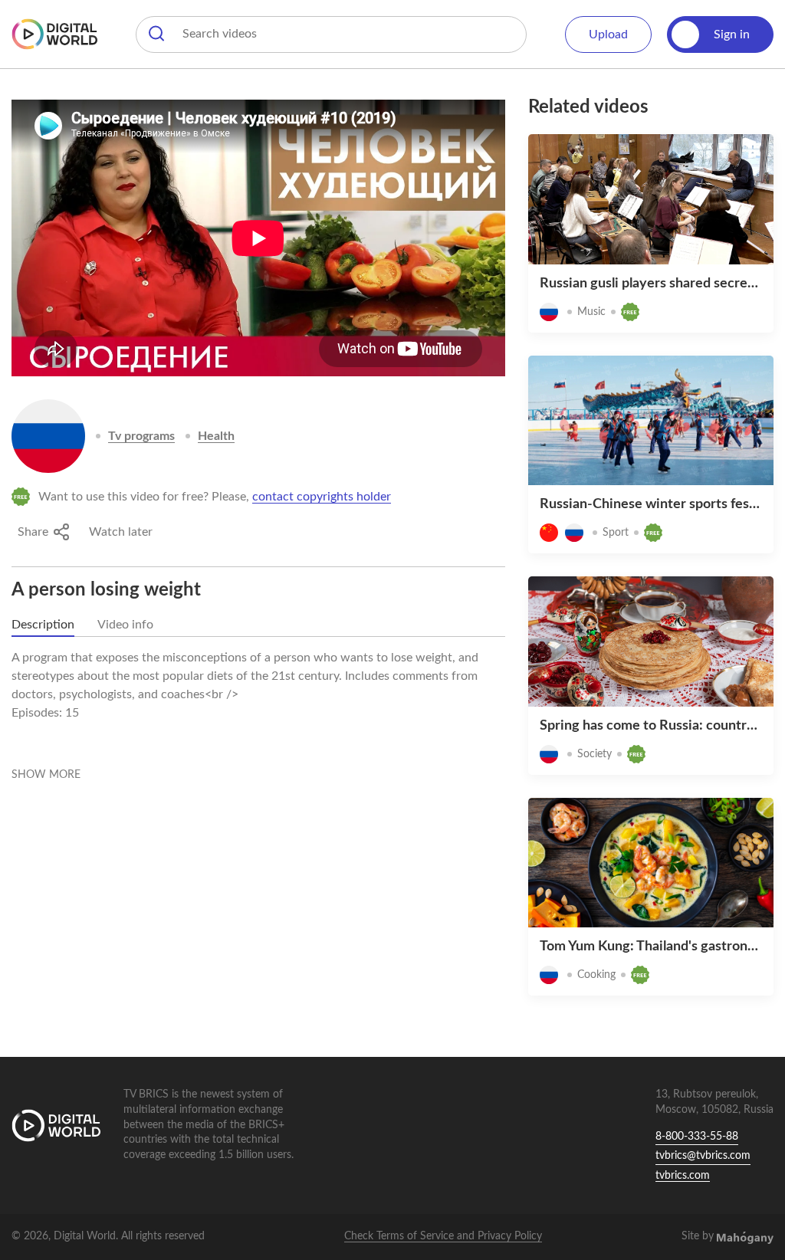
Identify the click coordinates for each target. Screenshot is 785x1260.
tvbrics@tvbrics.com (703, 1155)
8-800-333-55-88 (696, 1136)
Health (216, 436)
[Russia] (48, 436)
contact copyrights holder (321, 497)
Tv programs (141, 436)
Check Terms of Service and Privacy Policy (443, 1236)
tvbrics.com (682, 1175)
